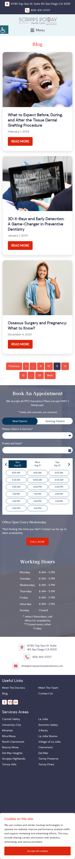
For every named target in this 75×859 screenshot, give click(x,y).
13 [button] (23, 375)
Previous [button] (14, 366)
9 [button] (41, 366)
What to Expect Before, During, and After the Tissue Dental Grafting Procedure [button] (35, 120)
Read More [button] (20, 141)
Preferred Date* (12, 443)
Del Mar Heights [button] (12, 753)
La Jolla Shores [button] (47, 736)
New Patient (20, 421)
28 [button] (39, 375)
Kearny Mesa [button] (10, 747)
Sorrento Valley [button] (48, 724)
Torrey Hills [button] (9, 764)
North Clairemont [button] (13, 741)
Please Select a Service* (17, 429)
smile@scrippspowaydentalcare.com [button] (42, 665)
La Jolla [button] (43, 719)
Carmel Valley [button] (11, 719)
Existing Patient (55, 421)
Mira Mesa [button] (9, 736)
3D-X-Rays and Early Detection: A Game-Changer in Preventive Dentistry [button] (36, 224)
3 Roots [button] (43, 730)
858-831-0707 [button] (42, 657)
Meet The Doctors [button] (13, 687)
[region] (37, 836)
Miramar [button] (7, 730)
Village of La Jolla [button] (49, 741)
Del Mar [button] (43, 753)
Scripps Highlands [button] (13, 758)
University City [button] (11, 724)
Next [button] (50, 375)
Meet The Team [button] (48, 687)
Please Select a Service (22, 436)
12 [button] (65, 366)
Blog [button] (5, 693)
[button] (4, 29)
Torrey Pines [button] (46, 764)
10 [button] (48, 366)
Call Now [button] (37, 541)
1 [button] (25, 366)
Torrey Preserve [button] (48, 758)
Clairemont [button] (45, 747)
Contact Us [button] (45, 693)
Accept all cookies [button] (37, 851)
